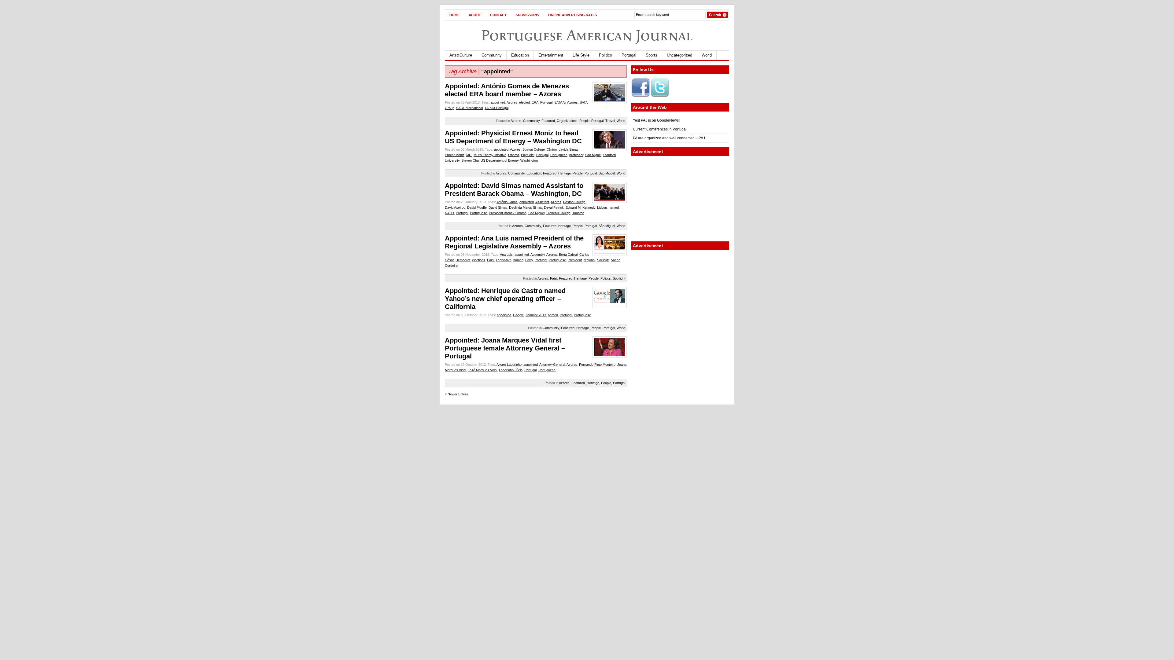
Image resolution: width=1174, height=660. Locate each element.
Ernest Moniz (454, 155)
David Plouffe (477, 207)
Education (520, 55)
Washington (529, 160)
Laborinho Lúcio (510, 370)
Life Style (581, 55)
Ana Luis (506, 254)
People (584, 121)
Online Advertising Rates (572, 15)
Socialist (603, 260)
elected (524, 102)
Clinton (552, 149)
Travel (610, 121)
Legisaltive (503, 260)
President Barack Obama (507, 213)
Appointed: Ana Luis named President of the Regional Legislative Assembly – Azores (514, 242)
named (614, 207)
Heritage (564, 173)
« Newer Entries (457, 394)
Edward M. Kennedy (580, 207)
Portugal (629, 55)
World (707, 55)
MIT (469, 155)
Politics (605, 55)
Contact (498, 15)
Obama (513, 155)
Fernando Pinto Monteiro (597, 364)
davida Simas (568, 149)
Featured (548, 121)
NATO (449, 213)
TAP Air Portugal (496, 108)
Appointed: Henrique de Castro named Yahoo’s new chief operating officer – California (505, 298)
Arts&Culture (460, 55)
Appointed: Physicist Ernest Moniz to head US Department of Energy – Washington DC (513, 137)
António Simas (507, 202)
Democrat (463, 260)
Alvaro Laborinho (509, 364)
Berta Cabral (568, 254)
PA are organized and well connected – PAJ (669, 138)
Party (529, 260)
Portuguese (558, 155)
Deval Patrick (554, 207)
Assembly (537, 254)
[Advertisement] (680, 198)
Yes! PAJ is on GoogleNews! (656, 120)
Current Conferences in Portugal (660, 129)
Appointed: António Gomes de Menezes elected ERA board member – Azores (507, 90)
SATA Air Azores (566, 102)
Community (492, 55)
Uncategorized (679, 55)
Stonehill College (558, 213)
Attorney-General (552, 364)
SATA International (469, 108)
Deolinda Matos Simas (525, 207)
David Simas (498, 207)
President (575, 260)
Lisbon (602, 207)
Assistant (542, 202)
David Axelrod (455, 207)
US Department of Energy (500, 160)
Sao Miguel (593, 155)
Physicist (527, 155)
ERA (535, 102)
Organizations (567, 121)
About (475, 15)
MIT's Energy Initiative (490, 155)
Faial (490, 260)
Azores (512, 102)
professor (576, 155)
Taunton (578, 213)
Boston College (533, 149)
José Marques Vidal (482, 370)
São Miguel (607, 173)
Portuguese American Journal (587, 35)
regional (589, 260)
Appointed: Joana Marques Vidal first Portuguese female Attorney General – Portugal (505, 348)
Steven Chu (470, 160)
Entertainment (550, 55)
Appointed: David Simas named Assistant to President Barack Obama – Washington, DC (514, 189)
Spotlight (619, 278)
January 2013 (536, 315)
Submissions (527, 15)
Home (454, 15)
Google (518, 315)
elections (478, 260)
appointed (498, 102)
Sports (651, 55)
